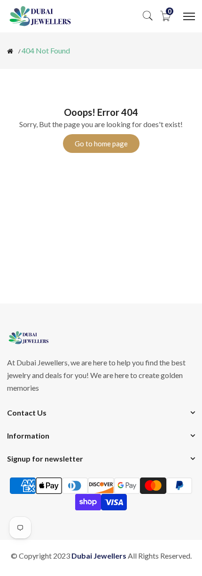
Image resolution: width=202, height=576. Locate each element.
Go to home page (101, 143)
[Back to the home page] (10, 51)
